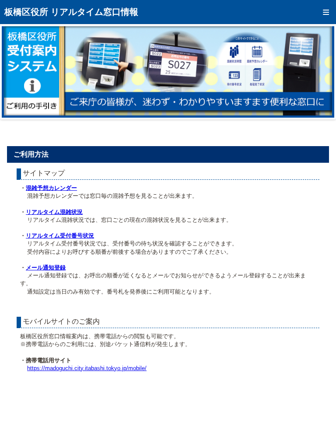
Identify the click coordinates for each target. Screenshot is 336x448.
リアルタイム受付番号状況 (60, 235)
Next (321, 71)
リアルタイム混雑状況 (54, 212)
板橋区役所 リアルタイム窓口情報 (71, 12)
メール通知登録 (46, 267)
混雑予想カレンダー (51, 188)
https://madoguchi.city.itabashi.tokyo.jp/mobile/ (87, 368)
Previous (15, 71)
